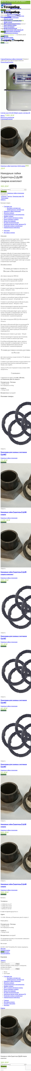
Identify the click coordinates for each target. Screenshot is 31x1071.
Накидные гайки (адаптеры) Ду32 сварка (13, 166)
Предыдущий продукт (7, 62)
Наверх (3, 1008)
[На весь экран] (4, 1068)
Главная (3, 59)
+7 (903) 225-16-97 (6, 3)
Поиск (17, 963)
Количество (5, 189)
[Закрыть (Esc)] (1, 1068)
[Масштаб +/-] (5, 1068)
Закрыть (3, 199)
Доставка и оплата (9, 233)
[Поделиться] (2, 1068)
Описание (7, 231)
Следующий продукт (7, 119)
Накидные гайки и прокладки (14, 59)
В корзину (3, 191)
